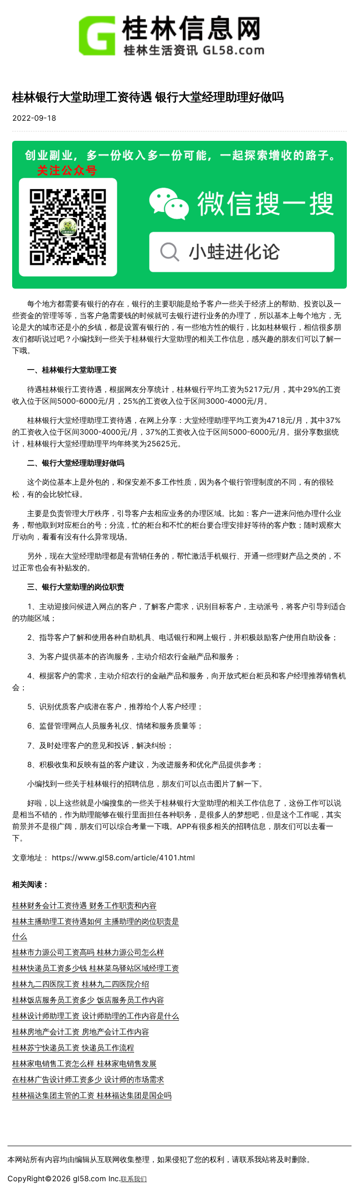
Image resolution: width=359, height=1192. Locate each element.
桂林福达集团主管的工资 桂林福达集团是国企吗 (92, 1095)
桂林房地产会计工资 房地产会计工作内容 (80, 1031)
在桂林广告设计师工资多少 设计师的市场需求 (88, 1079)
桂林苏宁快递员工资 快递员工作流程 (73, 1047)
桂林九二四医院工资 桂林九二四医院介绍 (80, 983)
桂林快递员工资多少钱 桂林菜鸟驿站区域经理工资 (95, 968)
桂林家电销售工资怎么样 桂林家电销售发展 (84, 1063)
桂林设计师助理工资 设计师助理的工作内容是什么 (95, 1015)
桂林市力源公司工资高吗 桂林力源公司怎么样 (88, 952)
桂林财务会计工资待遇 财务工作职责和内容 (84, 905)
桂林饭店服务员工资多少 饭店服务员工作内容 (88, 999)
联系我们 (134, 1179)
